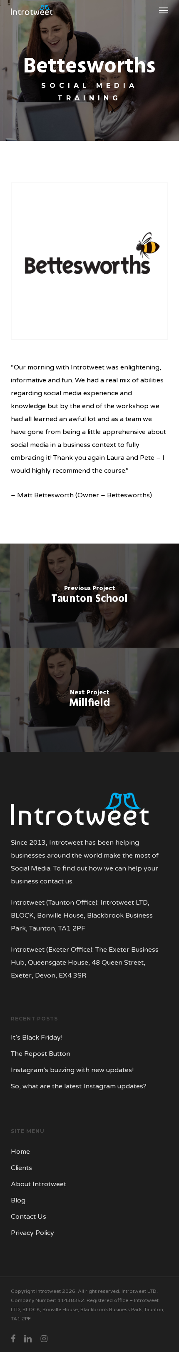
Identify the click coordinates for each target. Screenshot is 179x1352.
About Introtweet (38, 1184)
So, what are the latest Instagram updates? (79, 1086)
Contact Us (28, 1216)
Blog (18, 1200)
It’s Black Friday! (36, 1037)
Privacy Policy (32, 1233)
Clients (21, 1168)
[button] (163, 10)
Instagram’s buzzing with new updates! (72, 1070)
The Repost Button (40, 1054)
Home (20, 1151)
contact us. (57, 881)
